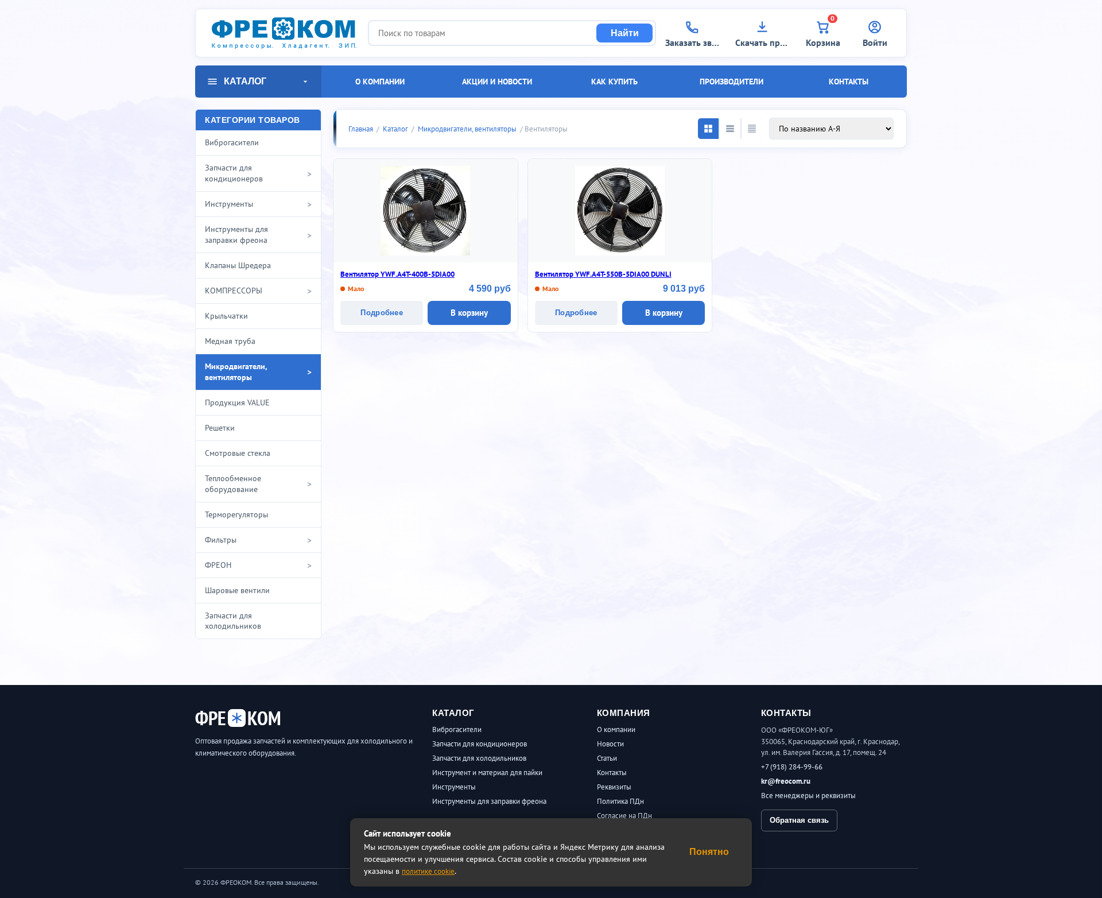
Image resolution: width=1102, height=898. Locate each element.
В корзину (469, 312)
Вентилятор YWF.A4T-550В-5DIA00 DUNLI (603, 274)
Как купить (614, 81)
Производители (731, 81)
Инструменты (454, 787)
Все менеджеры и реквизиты (808, 795)
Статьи (607, 758)
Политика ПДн (620, 801)
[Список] (730, 128)
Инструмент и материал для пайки (487, 772)
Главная (360, 129)
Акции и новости (497, 81)
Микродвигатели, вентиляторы (467, 129)
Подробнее (381, 312)
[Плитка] (708, 128)
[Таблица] (752, 128)
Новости (610, 744)
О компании (380, 81)
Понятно (709, 852)
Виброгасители (457, 729)
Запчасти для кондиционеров (479, 744)
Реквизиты (614, 787)
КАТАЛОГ (245, 81)
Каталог (395, 129)
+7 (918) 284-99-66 (791, 767)
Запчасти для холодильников (479, 758)
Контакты (848, 81)
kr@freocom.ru (785, 781)
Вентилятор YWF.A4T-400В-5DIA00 (397, 274)
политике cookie (428, 871)
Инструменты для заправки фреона (489, 801)
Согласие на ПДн (624, 815)
